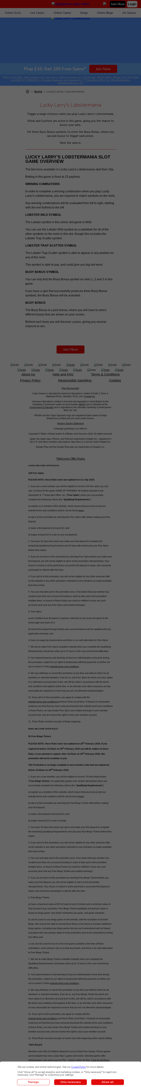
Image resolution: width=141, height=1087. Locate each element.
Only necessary (70, 1082)
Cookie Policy (78, 1067)
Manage (33, 1082)
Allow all (108, 1082)
